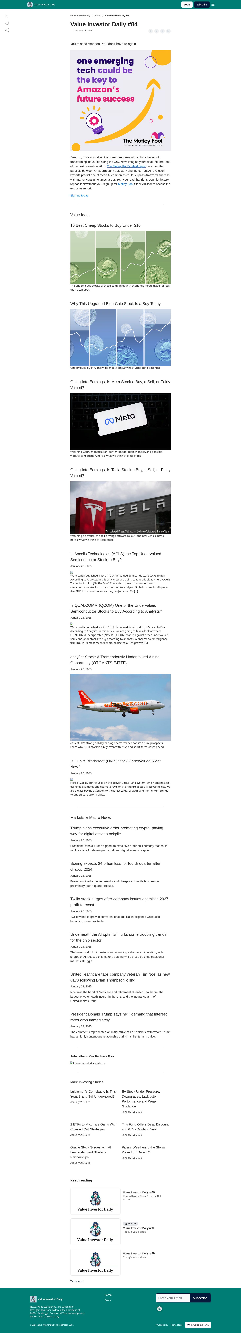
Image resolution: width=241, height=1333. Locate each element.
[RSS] (159, 1308)
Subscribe (202, 4)
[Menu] (213, 4)
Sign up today (79, 195)
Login (187, 4)
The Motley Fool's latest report (126, 166)
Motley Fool (125, 184)
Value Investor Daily (80, 15)
